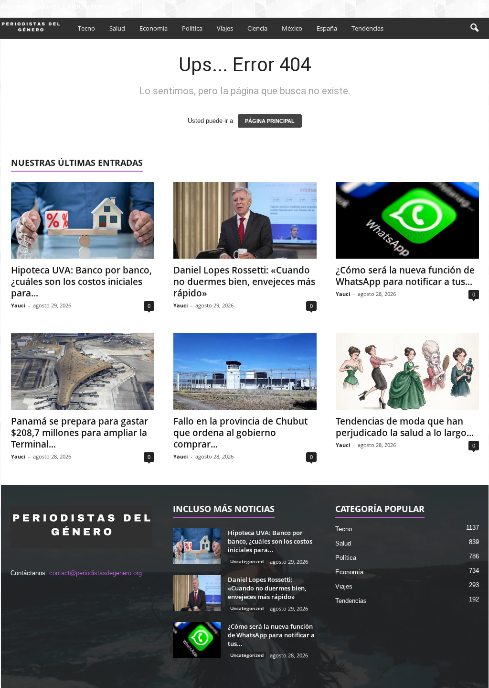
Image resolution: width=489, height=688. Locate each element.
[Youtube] (481, 6)
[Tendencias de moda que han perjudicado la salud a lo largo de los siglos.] (407, 371)
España (327, 28)
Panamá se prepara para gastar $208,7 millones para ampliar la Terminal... (79, 432)
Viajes (225, 28)
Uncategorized (247, 561)
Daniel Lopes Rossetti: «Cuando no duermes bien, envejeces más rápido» (244, 281)
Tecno (86, 28)
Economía (153, 28)
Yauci (18, 305)
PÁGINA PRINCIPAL (270, 121)
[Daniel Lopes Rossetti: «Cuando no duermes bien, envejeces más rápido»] (245, 220)
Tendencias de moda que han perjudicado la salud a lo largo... (405, 427)
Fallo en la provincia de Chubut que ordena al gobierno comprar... (240, 432)
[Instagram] (451, 6)
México (292, 28)
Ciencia (257, 28)
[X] (466, 6)
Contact (103, 6)
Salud (117, 28)
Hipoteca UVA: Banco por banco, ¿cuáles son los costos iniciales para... (81, 281)
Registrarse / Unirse (30, 6)
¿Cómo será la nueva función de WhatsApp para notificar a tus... (405, 276)
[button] (474, 28)
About (76, 6)
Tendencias (367, 28)
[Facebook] (437, 6)
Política (192, 28)
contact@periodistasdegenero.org (95, 573)
